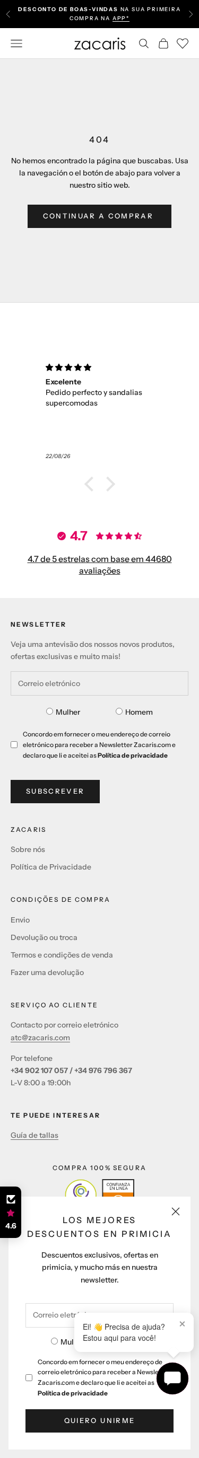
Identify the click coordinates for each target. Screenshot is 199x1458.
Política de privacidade (73, 1393)
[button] (91, 484)
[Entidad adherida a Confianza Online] (99, 1195)
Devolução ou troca (44, 937)
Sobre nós (28, 849)
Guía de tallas (34, 1135)
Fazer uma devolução (47, 972)
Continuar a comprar (100, 216)
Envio (20, 920)
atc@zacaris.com (40, 1037)
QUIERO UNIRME (99, 1420)
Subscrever (55, 791)
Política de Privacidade (51, 867)
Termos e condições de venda (62, 955)
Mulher (72, 1342)
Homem (139, 712)
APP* (121, 18)
